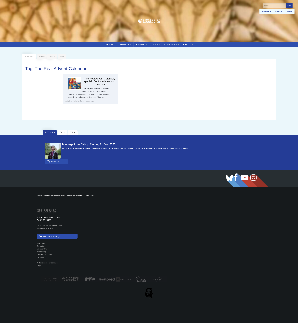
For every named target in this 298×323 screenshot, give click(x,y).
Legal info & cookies (44, 254)
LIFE (64, 196)
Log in (39, 266)
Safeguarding (42, 249)
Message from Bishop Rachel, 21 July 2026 (88, 144)
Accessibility (41, 252)
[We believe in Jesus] (149, 292)
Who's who (41, 243)
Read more (55, 162)
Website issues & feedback (47, 263)
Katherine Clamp (78, 101)
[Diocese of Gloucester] (149, 21)
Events (42, 56)
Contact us (41, 246)
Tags (62, 56)
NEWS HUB (50, 132)
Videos (52, 56)
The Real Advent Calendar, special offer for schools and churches (99, 81)
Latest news (90, 101)
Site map (40, 257)
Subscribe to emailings (51, 236)
